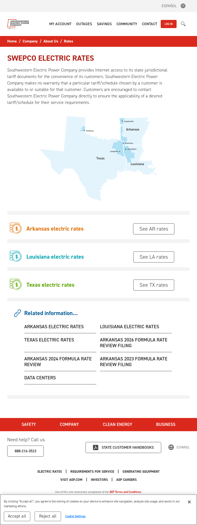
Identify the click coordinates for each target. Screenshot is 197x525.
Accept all (17, 516)
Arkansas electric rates (55, 229)
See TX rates (154, 284)
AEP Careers (126, 479)
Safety (29, 424)
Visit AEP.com (71, 479)
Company (69, 424)
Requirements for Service (92, 471)
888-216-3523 (25, 450)
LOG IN (169, 24)
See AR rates (153, 228)
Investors (99, 479)
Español (169, 5)
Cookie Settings (75, 516)
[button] (60, 24)
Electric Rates (49, 471)
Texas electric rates (50, 285)
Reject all (48, 516)
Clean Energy (117, 424)
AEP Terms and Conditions (125, 492)
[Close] (189, 502)
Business (165, 424)
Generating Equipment (141, 471)
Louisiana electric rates (55, 257)
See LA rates (154, 256)
